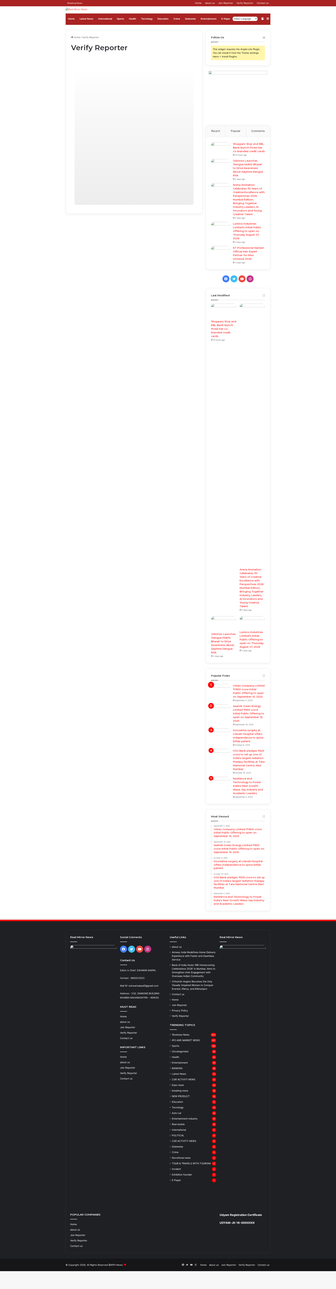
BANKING (177, 1068)
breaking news (180, 1090)
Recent (215, 131)
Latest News (86, 18)
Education (163, 18)
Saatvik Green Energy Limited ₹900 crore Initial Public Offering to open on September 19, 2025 (248, 713)
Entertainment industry (185, 1118)
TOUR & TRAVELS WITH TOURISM (191, 1163)
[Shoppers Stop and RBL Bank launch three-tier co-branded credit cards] (220, 148)
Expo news (178, 1085)
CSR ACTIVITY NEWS (184, 1141)
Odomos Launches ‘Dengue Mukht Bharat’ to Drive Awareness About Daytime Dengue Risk (248, 168)
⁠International (105, 18)
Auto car (176, 1113)
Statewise (190, 18)
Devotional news (181, 1157)
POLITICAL (178, 1135)
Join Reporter (225, 3)
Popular (235, 131)
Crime (176, 18)
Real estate (178, 1124)
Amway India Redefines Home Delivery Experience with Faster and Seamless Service (194, 956)
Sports (120, 18)
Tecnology (147, 18)
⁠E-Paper (225, 18)
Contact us (263, 3)
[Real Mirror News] (76, 9)
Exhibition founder (182, 1174)
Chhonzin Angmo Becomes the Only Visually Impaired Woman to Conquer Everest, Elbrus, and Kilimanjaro (192, 985)
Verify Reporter (245, 3)
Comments (258, 131)
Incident (176, 1169)
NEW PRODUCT (181, 1096)
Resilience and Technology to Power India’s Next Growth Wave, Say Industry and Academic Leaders (248, 786)
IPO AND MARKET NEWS (186, 1040)
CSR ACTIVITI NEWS (183, 1079)
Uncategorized (180, 1051)
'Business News (180, 1034)
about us (210, 3)
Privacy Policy (180, 1010)
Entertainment (208, 18)
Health (132, 18)
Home (198, 3)
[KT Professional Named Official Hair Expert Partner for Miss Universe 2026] (220, 252)
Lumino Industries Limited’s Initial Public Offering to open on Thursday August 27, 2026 (247, 231)
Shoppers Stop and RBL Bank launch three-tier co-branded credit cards (249, 147)
